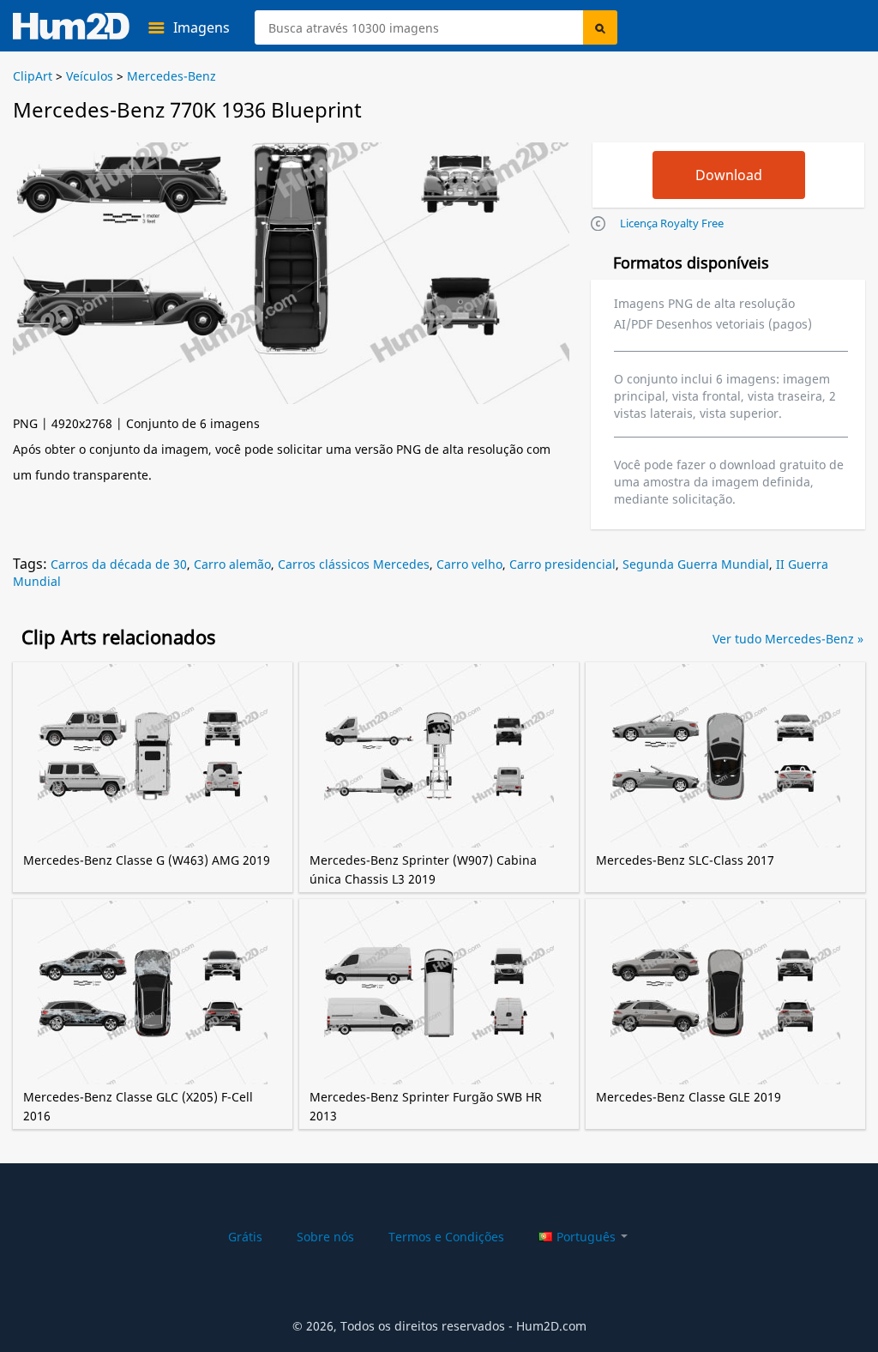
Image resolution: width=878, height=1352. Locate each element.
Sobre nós (325, 1236)
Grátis (245, 1236)
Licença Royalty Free (672, 223)
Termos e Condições (446, 1236)
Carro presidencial (562, 564)
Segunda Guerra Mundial (695, 564)
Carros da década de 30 (119, 564)
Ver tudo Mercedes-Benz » (788, 639)
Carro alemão (232, 564)
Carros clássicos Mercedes (354, 564)
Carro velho (469, 564)
